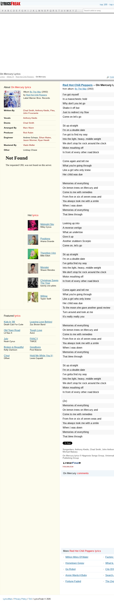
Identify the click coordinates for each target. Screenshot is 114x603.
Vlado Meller (29, 145)
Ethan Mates (45, 137)
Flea (52, 110)
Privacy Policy (20, 599)
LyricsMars (7, 599)
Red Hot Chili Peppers (36, 95)
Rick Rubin (28, 132)
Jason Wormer (30, 140)
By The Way (35, 92)
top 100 (103, 4)
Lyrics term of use (68, 466)
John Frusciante (30, 113)
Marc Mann (28, 128)
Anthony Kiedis (42, 110)
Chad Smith (28, 110)
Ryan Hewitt (43, 140)
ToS (30, 599)
